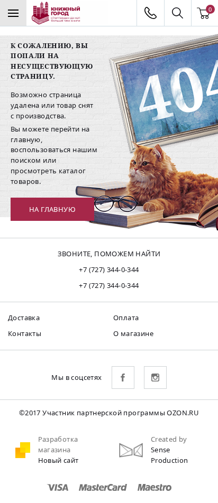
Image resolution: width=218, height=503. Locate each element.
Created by (169, 439)
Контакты (24, 333)
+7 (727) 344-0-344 (109, 269)
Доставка (24, 317)
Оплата (126, 317)
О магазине (133, 333)
